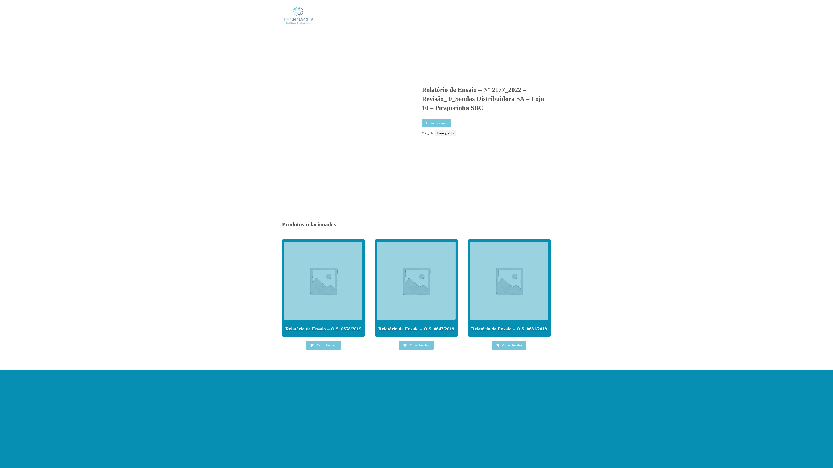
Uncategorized (445, 133)
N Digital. (470, 446)
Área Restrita (416, 453)
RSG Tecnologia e (448, 446)
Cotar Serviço (436, 123)
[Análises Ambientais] (298, 15)
